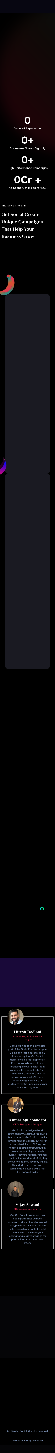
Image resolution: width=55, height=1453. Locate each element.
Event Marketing (19, 827)
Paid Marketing (18, 802)
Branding (14, 753)
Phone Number (20, 1322)
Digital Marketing (20, 728)
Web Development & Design (27, 778)
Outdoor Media (18, 876)
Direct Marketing (20, 851)
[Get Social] (12, 6)
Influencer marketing (22, 925)
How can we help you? (24, 1334)
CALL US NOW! (10, 1417)
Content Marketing (21, 900)
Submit (18, 1362)
